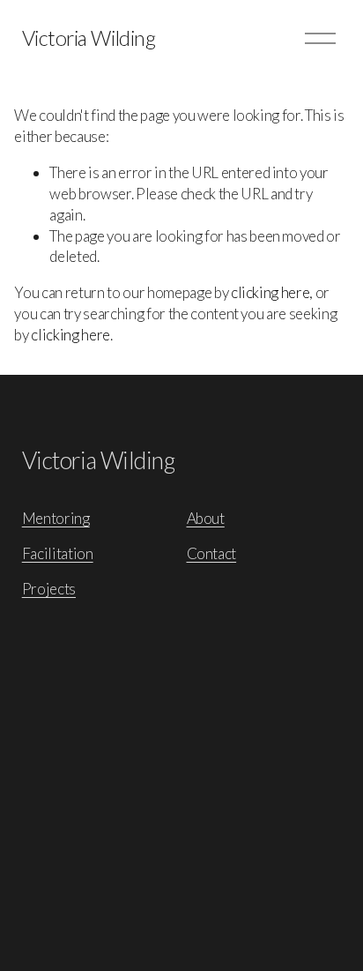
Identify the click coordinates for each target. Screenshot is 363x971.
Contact (212, 553)
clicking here (270, 292)
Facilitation (57, 553)
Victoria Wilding (88, 38)
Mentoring (56, 518)
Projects (49, 588)
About (206, 518)
